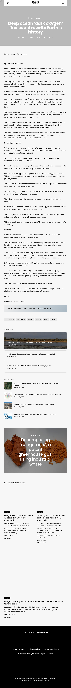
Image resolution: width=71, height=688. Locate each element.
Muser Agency (44, 680)
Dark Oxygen (9, 319)
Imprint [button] (43, 654)
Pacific (46, 319)
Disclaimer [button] (50, 654)
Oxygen (38, 319)
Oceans (30, 319)
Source (23, 37)
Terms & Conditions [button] (51, 649)
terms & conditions (28, 642)
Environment (22, 54)
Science (38, 18)
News (31, 18)
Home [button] (14, 649)
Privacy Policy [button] (34, 649)
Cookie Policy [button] (22, 654)
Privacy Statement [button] (33, 654)
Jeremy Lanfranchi (35, 308)
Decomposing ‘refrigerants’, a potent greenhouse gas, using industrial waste (35, 450)
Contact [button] (22, 649)
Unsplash (48, 308)
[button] (8, 3)
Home (6, 54)
